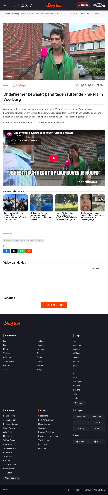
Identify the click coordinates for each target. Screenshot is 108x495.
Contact (88, 490)
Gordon (6, 461)
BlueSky (81, 428)
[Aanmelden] (99, 5)
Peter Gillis (7, 452)
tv (77, 13)
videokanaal (95, 269)
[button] (13, 5)
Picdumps (41, 341)
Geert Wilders (9, 428)
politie (75, 365)
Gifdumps (7, 357)
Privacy (70, 490)
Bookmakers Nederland (48, 436)
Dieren (39, 357)
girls (75, 394)
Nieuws (49, 13)
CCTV (75, 374)
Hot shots (40, 13)
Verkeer (6, 353)
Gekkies (63, 13)
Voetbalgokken (44, 440)
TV (38, 353)
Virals (31, 13)
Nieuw (7, 13)
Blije (19, 84)
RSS (97, 428)
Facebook (81, 417)
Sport (39, 361)
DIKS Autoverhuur (46, 420)
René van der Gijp (10, 424)
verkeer (76, 357)
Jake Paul (7, 432)
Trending (15, 13)
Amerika (76, 349)
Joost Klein (8, 456)
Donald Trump (9, 416)
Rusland (76, 390)
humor (76, 361)
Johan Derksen (9, 420)
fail (74, 341)
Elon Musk (7, 436)
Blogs (39, 369)
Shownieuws (90, 13)
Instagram (77, 382)
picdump (77, 345)
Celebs (72, 13)
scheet (33, 240)
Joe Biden (7, 473)
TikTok (76, 398)
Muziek (40, 365)
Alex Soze (7, 444)
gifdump (76, 353)
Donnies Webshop (46, 432)
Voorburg (25, 240)
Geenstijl (42, 428)
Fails (56, 13)
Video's (24, 13)
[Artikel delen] (77, 85)
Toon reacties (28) (54, 305)
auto (75, 378)
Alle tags (78, 403)
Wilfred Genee (9, 440)
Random (40, 345)
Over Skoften (99, 490)
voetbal (76, 386)
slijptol (40, 240)
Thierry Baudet (9, 465)
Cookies (79, 490)
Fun (81, 13)
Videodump (43, 416)
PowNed (7, 240)
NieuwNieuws (44, 424)
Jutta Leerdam (9, 448)
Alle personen (10, 478)
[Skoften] (11, 323)
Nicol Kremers (9, 469)
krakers (16, 240)
